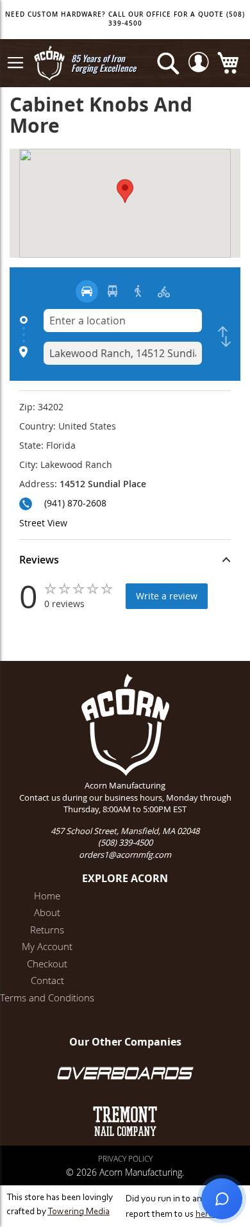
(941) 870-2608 (75, 503)
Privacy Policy (125, 1158)
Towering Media (78, 1212)
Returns (47, 929)
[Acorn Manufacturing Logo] (49, 63)
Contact (47, 980)
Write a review (166, 596)
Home (47, 895)
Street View (43, 523)
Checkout (47, 963)
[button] (125, 561)
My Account (47, 946)
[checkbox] (224, 336)
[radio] (87, 291)
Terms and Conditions (47, 997)
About (47, 912)
